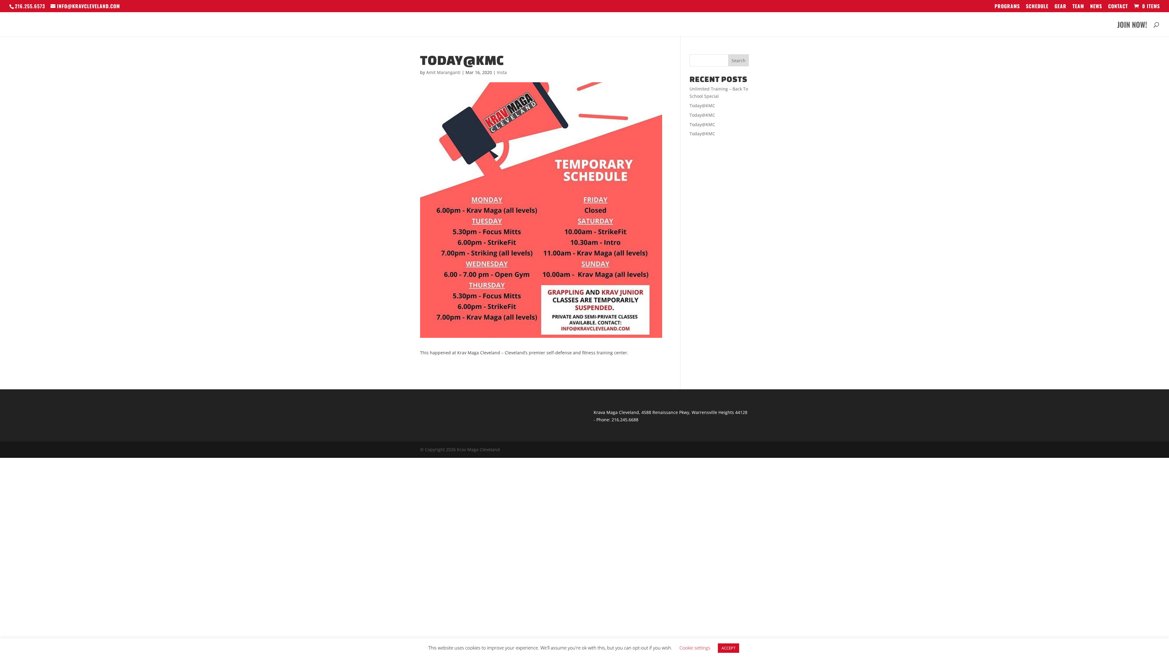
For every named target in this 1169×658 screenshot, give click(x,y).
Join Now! (1132, 26)
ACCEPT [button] (728, 648)
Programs (1007, 7)
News (1096, 7)
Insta (502, 72)
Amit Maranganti (443, 72)
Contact (1118, 7)
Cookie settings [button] (694, 648)
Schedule (1037, 7)
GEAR (1060, 7)
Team (1078, 7)
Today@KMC (702, 105)
